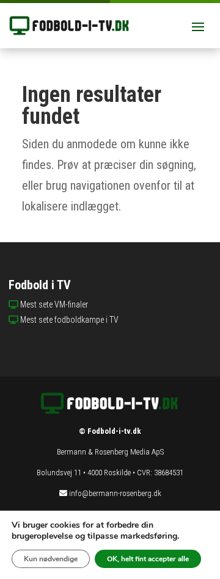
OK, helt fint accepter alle (148, 559)
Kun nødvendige (51, 559)
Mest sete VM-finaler (54, 304)
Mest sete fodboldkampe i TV (69, 320)
